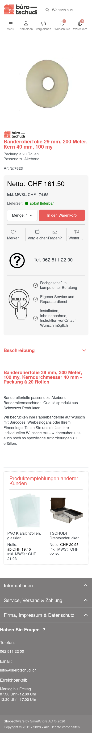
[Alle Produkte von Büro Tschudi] (15, 134)
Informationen (18, 585)
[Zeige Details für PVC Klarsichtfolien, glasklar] (24, 510)
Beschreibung (19, 350)
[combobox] (65, 10)
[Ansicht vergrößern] (46, 84)
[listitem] (46, 84)
